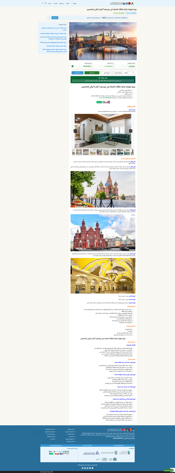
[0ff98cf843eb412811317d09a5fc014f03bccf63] (103, 131)
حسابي (49, 3)
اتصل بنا (55, 3)
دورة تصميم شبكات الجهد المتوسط (56, 46)
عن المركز (61, 3)
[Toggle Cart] (45, 3)
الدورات (74, 3)
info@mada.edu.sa (57, 445)
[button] (42, 3)
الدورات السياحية (118, 13)
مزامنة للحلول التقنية (45, 471)
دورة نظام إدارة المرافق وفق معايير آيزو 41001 (53, 42)
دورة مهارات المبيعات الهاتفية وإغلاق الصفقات (53, 33)
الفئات (67, 3)
